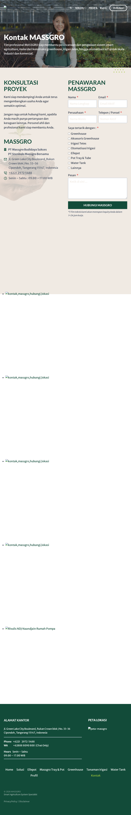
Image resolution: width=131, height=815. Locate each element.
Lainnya (76, 168)
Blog (103, 8)
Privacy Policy (10, 801)
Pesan (73, 175)
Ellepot (75, 153)
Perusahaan (77, 112)
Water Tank (78, 163)
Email (103, 97)
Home (9, 769)
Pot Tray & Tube (81, 158)
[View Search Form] (71, 8)
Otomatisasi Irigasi (83, 148)
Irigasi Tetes (78, 143)
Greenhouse (78, 133)
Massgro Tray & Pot (52, 769)
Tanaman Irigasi (96, 769)
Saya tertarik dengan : (83, 128)
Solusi (20, 769)
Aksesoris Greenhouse (85, 138)
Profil (93, 8)
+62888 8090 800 (24, 745)
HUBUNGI (118, 8)
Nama (73, 97)
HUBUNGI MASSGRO (98, 205)
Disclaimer (24, 801)
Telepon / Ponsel (110, 112)
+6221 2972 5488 (20, 173)
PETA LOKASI (97, 720)
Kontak (95, 775)
